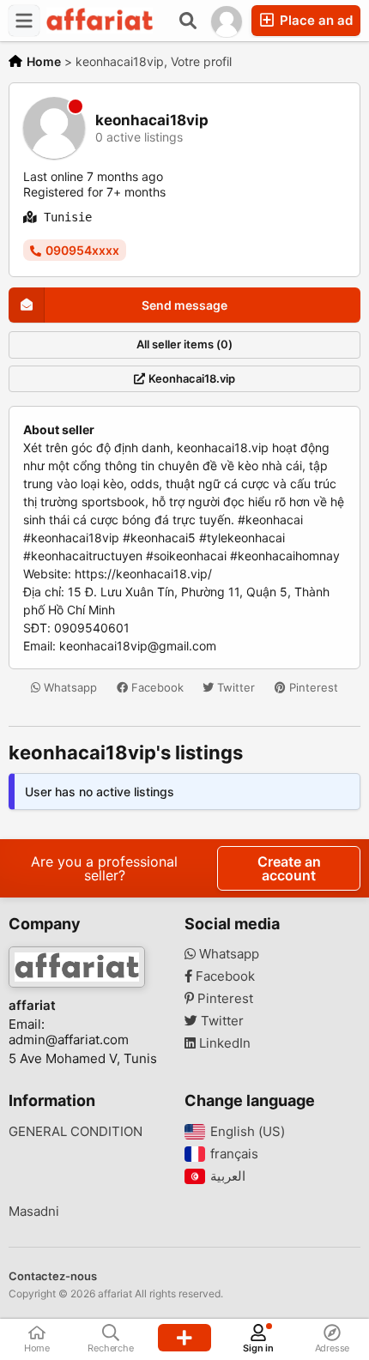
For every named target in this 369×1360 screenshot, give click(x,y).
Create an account (289, 868)
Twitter (234, 687)
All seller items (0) (184, 344)
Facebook (156, 687)
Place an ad (314, 20)
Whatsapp (68, 687)
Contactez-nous (53, 1276)
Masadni (34, 1211)
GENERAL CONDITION (75, 1131)
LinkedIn (223, 1043)
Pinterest (312, 687)
